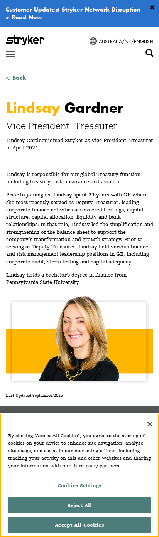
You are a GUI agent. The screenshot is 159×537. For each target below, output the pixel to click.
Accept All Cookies (79, 525)
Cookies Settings (79, 485)
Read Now (27, 17)
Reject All (79, 505)
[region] (79, 475)
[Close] (149, 424)
